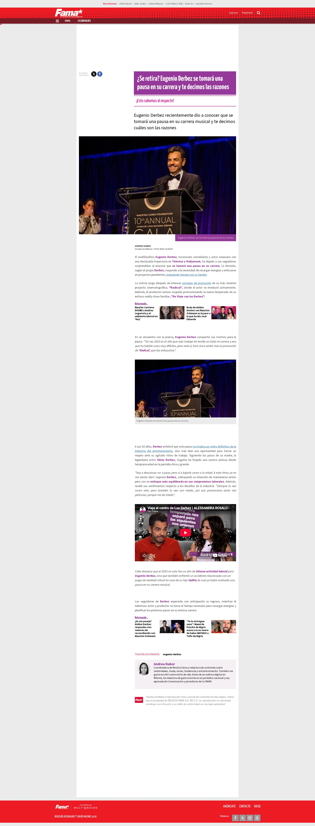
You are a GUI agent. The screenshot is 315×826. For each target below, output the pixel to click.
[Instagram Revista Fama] (250, 818)
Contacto (244, 806)
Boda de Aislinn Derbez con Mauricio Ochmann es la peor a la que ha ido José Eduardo (198, 313)
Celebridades (84, 21)
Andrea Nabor (143, 246)
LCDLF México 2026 (174, 3)
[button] (93, 74)
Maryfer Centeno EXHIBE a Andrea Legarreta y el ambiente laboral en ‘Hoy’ (146, 313)
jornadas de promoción (196, 283)
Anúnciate (229, 806)
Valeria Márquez (156, 3)
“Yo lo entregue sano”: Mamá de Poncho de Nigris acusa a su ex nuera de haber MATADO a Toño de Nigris (198, 629)
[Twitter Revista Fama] (242, 818)
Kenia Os (189, 3)
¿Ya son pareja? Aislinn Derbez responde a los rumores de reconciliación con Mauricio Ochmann (145, 629)
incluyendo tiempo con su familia (186, 275)
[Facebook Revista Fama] (235, 818)
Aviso (257, 806)
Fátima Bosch (126, 3)
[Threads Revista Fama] (257, 818)
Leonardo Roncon (204, 3)
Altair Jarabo (140, 3)
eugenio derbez (172, 654)
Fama (67, 21)
